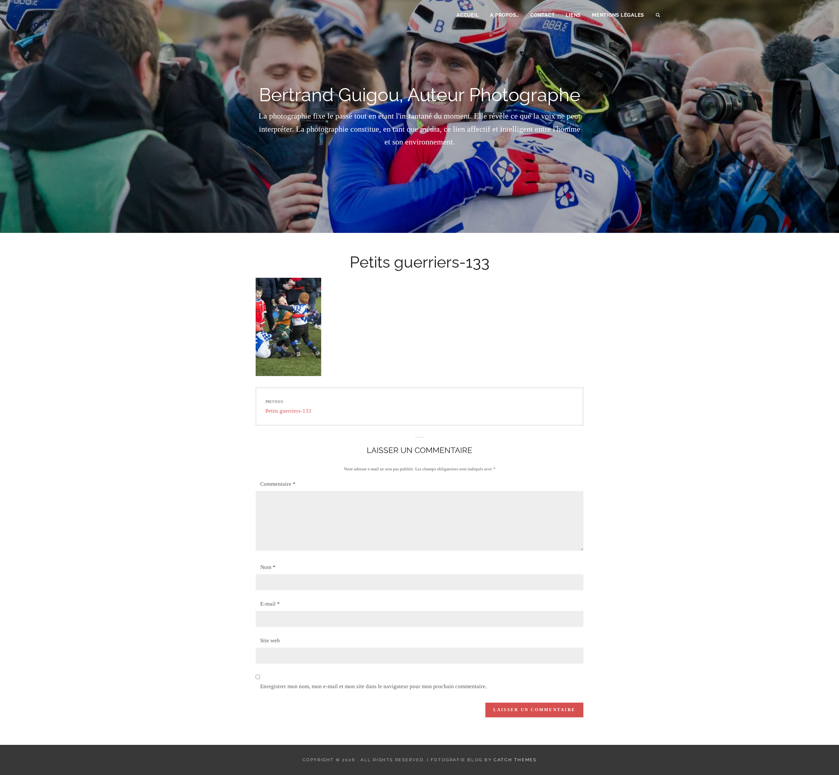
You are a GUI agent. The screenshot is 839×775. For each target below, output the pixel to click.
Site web (270, 640)
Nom (268, 567)
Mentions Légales (618, 15)
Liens (573, 15)
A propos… (504, 15)
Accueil (468, 15)
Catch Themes (515, 759)
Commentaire (278, 484)
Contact (542, 15)
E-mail (270, 604)
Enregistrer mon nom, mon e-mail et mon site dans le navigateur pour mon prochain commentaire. (373, 686)
